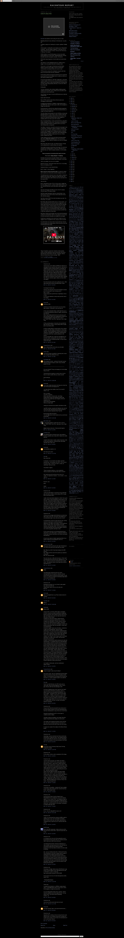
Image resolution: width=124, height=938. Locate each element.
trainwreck (78, 456)
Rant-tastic (81, 387)
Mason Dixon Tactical (73, 30)
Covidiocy (71, 255)
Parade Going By (72, 372)
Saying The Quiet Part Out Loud (74, 399)
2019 (71, 166)
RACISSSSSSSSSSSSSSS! (78, 386)
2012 (71, 178)
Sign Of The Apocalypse (72, 410)
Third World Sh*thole (75, 444)
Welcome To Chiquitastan (73, 476)
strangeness (71, 427)
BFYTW (55, 257)
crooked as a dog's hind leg (74, 256)
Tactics (70, 432)
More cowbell (76, 357)
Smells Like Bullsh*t (78, 413)
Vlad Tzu (70, 467)
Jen (44, 744)
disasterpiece (81, 261)
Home (54, 925)
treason (82, 456)
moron (79, 357)
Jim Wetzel (46, 432)
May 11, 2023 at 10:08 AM (50, 380)
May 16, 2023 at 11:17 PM (50, 903)
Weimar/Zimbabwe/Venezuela (78, 475)
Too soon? (81, 452)
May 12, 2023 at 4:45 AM (49, 541)
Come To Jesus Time (75, 140)
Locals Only (76, 343)
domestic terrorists (75, 264)
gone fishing (76, 294)
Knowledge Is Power (73, 337)
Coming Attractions (74, 246)
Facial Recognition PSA (75, 142)
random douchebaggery (73, 387)
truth (77, 458)
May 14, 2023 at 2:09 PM (49, 756)
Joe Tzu (79, 329)
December (73, 104)
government (75, 295)
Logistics (70, 344)
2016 (71, 171)
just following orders (78, 332)
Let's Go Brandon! (76, 338)
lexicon (82, 338)
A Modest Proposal (78, 189)
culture (70, 258)
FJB (72, 283)
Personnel (75, 377)
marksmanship (72, 347)
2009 (71, 179)
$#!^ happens (75, 187)
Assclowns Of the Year (78, 206)
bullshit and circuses (79, 225)
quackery (76, 385)
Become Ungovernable (49, 257)
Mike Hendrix (46, 420)
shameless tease (78, 404)
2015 (71, 172)
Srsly (73, 423)
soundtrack (74, 422)
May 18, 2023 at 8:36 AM (49, 920)
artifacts (72, 202)
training (74, 456)
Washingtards (78, 472)
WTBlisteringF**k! (72, 487)
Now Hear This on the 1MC (78, 365)
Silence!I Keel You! (80, 410)
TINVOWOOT (79, 448)
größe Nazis (76, 298)
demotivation (76, 259)
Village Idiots (76, 465)
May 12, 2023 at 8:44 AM (49, 597)
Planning (82, 377)
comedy (74, 245)
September (73, 109)
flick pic (75, 283)
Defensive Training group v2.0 (74, 24)
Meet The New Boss (76, 348)
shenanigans (73, 405)
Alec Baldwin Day (74, 197)
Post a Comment (44, 923)
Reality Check (78, 389)
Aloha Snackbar (80, 197)
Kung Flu (80, 337)
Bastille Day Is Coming (76, 211)
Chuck (45, 593)
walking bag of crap (80, 470)
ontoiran (45, 351)
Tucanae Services (47, 345)
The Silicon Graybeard (74, 41)
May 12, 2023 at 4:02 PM (49, 703)
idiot (75, 316)
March (72, 155)
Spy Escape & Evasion (73, 35)
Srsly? (75, 423)
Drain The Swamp (79, 265)
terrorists (70, 433)
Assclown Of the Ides (75, 203)
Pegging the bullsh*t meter (78, 375)
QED (73, 385)
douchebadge (71, 265)
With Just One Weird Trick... (76, 122)
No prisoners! (77, 363)
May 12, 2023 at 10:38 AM (50, 604)
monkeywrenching (72, 356)
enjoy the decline (75, 273)
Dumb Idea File (77, 269)
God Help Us (71, 294)
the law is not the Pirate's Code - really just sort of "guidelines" (76, 439)
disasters (71, 263)
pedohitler (70, 375)
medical (71, 348)
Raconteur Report (62, 5)
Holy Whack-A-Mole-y (72, 306)
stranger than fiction (77, 427)
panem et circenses (79, 371)
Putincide (70, 385)
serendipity (81, 403)
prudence (70, 384)
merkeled (81, 348)
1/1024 (78, 187)
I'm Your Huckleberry (78, 315)
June (72, 114)
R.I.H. (82, 385)
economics (74, 270)
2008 (71, 181)
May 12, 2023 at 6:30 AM (49, 579)
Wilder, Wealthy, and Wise (75, 53)
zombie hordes (72, 493)
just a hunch (71, 332)
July (72, 113)
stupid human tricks (80, 428)
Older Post (65, 925)
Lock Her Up (80, 343)
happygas (71, 299)
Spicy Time (78, 422)
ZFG (82, 491)
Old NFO (45, 827)
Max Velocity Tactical (73, 32)
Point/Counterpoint (72, 379)
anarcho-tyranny (71, 198)
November (73, 106)
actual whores (75, 193)
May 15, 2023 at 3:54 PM (49, 833)
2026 (71, 98)
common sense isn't (72, 249)
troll (71, 458)
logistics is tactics (76, 344)
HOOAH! (78, 306)
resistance (71, 392)
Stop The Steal (80, 425)
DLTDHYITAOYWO (76, 263)
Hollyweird (71, 304)
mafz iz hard (79, 346)
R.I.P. (70, 386)
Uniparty (76, 463)
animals (80, 198)
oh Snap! (78, 366)
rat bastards (74, 389)
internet (74, 324)
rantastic (70, 389)
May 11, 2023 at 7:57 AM (49, 356)
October (73, 108)
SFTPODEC (71, 404)
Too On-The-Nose (76, 452)
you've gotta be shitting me (76, 490)
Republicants (81, 391)
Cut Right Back (74, 145)
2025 (71, 99)
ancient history (76, 198)
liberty (70, 339)
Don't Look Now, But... (75, 124)
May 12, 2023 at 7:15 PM (49, 731)
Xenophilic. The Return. (75, 43)
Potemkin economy (80, 380)
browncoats (81, 223)
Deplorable (81, 259)
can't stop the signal (73, 232)
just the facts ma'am (76, 333)
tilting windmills (74, 448)
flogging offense (80, 283)
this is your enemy (72, 446)
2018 (71, 167)
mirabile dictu (80, 352)
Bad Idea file (77, 208)
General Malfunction (72, 292)
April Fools (75, 199)
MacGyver (74, 346)
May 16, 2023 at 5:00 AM (49, 897)
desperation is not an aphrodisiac (75, 260)
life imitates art (74, 339)
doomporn (81, 264)
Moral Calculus (71, 357)
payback (81, 372)
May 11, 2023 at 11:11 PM (50, 453)
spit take (82, 422)
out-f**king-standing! (76, 370)
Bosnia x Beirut (78, 221)
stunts (70, 428)
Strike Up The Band (75, 129)
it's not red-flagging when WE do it (74, 327)
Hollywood (76, 304)
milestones (71, 349)
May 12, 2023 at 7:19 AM (49, 590)
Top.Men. (73, 453)
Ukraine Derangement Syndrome (77, 461)
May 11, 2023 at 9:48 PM (49, 444)
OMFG (78, 367)
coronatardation (72, 254)
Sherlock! (76, 405)
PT (76, 384)
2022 (71, 161)
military (76, 349)
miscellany (70, 353)
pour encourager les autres (76, 381)
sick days (70, 409)
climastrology (71, 242)
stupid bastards (74, 428)
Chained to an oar (76, 236)
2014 (71, 174)
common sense (79, 247)
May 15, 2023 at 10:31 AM (50, 812)
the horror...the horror (75, 437)
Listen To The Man (74, 121)
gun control (80, 298)
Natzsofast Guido (76, 360)
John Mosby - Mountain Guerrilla (75, 33)
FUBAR (79, 287)
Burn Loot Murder (78, 226)
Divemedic (43, 38)
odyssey (75, 366)
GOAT (82, 293)
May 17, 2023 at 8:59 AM (49, 910)
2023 (71, 103)
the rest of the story (78, 442)
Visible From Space (80, 466)
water (81, 472)
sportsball (70, 423)
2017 (71, 169)
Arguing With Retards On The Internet (76, 201)
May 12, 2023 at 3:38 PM (49, 679)
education (78, 270)
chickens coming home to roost (77, 237)
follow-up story (72, 284)
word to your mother (78, 484)
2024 (71, 101)
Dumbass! (81, 269)
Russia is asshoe (78, 396)
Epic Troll (81, 274)
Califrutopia (81, 230)
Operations (70, 370)
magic (82, 346)
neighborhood (73, 361)
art (69, 202)
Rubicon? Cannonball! (75, 143)
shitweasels (81, 406)
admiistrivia (81, 193)
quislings (79, 385)
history (82, 303)
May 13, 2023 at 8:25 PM (49, 741)
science (81, 399)
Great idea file (71, 298)
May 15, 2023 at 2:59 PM (49, 824)
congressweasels (80, 251)
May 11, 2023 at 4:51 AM (49, 342)
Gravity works (80, 297)
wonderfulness (71, 484)
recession (70, 391)
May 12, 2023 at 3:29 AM (49, 487)
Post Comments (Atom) (50, 927)
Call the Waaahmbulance (78, 231)
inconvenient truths (73, 318)
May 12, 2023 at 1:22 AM (49, 478)
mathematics (80, 347)
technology (81, 432)
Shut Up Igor (81, 408)
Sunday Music (76, 429)
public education (80, 384)
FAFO (79, 277)
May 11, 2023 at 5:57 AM (49, 348)
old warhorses (74, 367)
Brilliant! (76, 222)
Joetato (82, 329)
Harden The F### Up (77, 299)
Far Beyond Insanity (76, 279)
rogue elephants (74, 395)
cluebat (74, 244)
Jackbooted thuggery (73, 328)
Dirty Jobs (76, 261)
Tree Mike (45, 600)
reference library (76, 391)
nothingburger (71, 365)
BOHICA (81, 218)
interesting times (71, 323)
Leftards (70, 338)
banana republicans (77, 209)
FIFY (72, 132)
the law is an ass (76, 438)
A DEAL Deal (81, 188)
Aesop (45, 302)
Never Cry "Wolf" (78, 361)
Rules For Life (72, 396)
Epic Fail (78, 274)
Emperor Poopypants (76, 271)
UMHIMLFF (72, 462)
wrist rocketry (80, 486)
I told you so (80, 313)
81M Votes (77, 188)
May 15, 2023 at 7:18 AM (49, 782)
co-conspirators (77, 244)
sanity (82, 396)
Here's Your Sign (76, 303)
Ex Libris (70, 277)
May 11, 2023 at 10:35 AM (50, 418)
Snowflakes (71, 414)
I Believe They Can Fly (76, 308)
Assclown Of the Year (78, 204)
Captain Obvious (80, 232)
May (72, 116)
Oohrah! (81, 367)
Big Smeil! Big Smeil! (76, 217)
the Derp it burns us (75, 434)
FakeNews (71, 279)
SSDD (72, 151)
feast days (81, 279)
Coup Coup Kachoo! (79, 254)
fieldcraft (78, 280)
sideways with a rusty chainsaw (77, 409)
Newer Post (43, 925)
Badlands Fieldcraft (72, 36)
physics (78, 377)
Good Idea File (80, 294)
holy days (81, 304)
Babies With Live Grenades (74, 207)
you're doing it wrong (77, 489)
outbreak (81, 370)
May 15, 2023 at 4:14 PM (49, 864)
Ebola (70, 270)
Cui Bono (81, 256)
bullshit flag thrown (72, 226)
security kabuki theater (72, 400)
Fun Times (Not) (74, 134)
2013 (71, 176)
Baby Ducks (81, 207)
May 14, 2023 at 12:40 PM (50, 749)
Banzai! (72, 147)
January (73, 159)
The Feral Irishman (74, 48)
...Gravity (70, 187)
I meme (75, 310)
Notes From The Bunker (75, 49)
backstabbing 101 (72, 208)
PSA (74, 384)
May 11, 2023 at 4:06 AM (49, 284)
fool (76, 284)
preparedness (72, 382)
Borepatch (72, 51)
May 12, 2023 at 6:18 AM (49, 565)
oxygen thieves (72, 371)
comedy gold (80, 245)
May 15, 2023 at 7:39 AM (49, 806)
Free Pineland (75, 287)
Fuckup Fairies (75, 289)
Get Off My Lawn (78, 293)
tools (70, 453)
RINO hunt (74, 394)
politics (78, 379)
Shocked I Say (71, 408)
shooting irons (76, 408)
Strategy (81, 427)
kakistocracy (76, 334)
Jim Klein (76, 329)
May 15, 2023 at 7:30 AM (49, 791)
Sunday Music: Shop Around (76, 135)
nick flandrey (46, 359)
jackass (81, 327)
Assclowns (71, 206)
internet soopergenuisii (79, 324)
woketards (81, 482)
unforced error (77, 462)
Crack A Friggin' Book (77, 255)
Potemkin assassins (74, 380)
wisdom (76, 482)
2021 (71, 162)
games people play (80, 289)
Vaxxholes (71, 465)
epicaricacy (71, 275)
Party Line (78, 372)
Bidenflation (71, 216)
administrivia (71, 194)
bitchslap (81, 217)
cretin (82, 255)
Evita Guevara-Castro (79, 275)
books (75, 221)
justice (82, 333)
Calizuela (70, 231)
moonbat (77, 356)
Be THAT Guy (77, 212)
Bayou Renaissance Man (75, 54)
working (82, 484)
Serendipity (73, 130)
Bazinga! (72, 212)
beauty (82, 212)
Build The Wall (72, 225)
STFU (77, 423)
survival (81, 430)
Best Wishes (80, 213)
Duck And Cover (77, 268)
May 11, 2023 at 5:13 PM (49, 429)
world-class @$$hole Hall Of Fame (75, 485)
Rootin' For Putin (80, 395)
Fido (44, 456)
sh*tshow (74, 404)
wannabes (70, 471)
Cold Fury (72, 56)
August (72, 111)
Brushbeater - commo (73, 26)
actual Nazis (76, 192)
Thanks (74, 433)
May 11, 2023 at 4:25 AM (49, 299)
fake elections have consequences (76, 278)
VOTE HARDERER (76, 467)
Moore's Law (81, 356)
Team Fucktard (75, 432)
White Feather (79, 481)
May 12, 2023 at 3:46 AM (49, 510)
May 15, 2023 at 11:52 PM (50, 881)
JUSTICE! (71, 334)
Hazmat (74, 302)
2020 (71, 164)
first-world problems (73, 282)
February (73, 157)
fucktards (71, 289)
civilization (71, 240)
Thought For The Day (75, 447)
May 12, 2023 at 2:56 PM (49, 666)
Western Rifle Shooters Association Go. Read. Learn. (76, 46)
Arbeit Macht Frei (80, 199)
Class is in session (77, 240)
